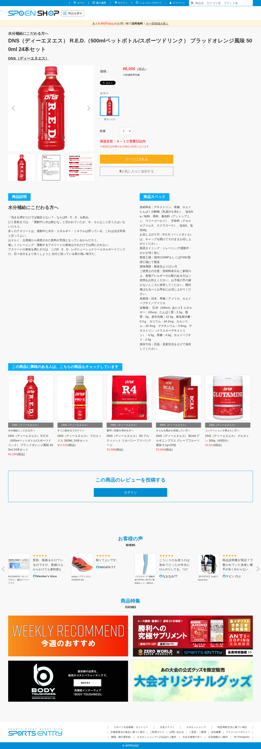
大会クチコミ (167, 727)
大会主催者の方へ (192, 737)
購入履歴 (101, 2)
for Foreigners (242, 737)
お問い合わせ (176, 732)
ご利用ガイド (157, 732)
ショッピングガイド (150, 2)
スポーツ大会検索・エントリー (131, 727)
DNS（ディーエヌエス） (28, 58)
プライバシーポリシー (238, 732)
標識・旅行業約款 (121, 737)
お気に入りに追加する (137, 171)
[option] (51, 108)
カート (80, 2)
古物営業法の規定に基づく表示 (128, 732)
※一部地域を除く (157, 23)
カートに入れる (136, 159)
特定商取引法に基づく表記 (232, 727)
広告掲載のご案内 (218, 737)
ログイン (123, 2)
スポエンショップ (196, 727)
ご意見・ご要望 (197, 732)
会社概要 (216, 732)
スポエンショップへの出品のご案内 (156, 737)
